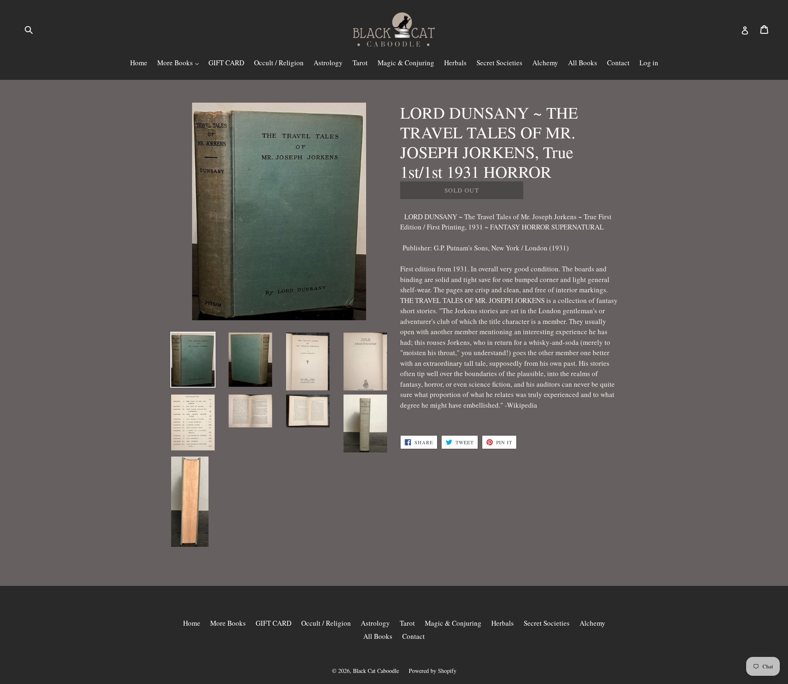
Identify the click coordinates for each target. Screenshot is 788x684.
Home (138, 62)
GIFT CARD (226, 62)
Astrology (328, 62)
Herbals (455, 62)
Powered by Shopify (432, 671)
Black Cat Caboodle (376, 671)
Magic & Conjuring (406, 62)
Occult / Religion (279, 62)
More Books (176, 62)
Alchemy (545, 62)
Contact (618, 62)
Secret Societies (499, 62)
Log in (648, 62)
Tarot (360, 62)
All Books (582, 62)
